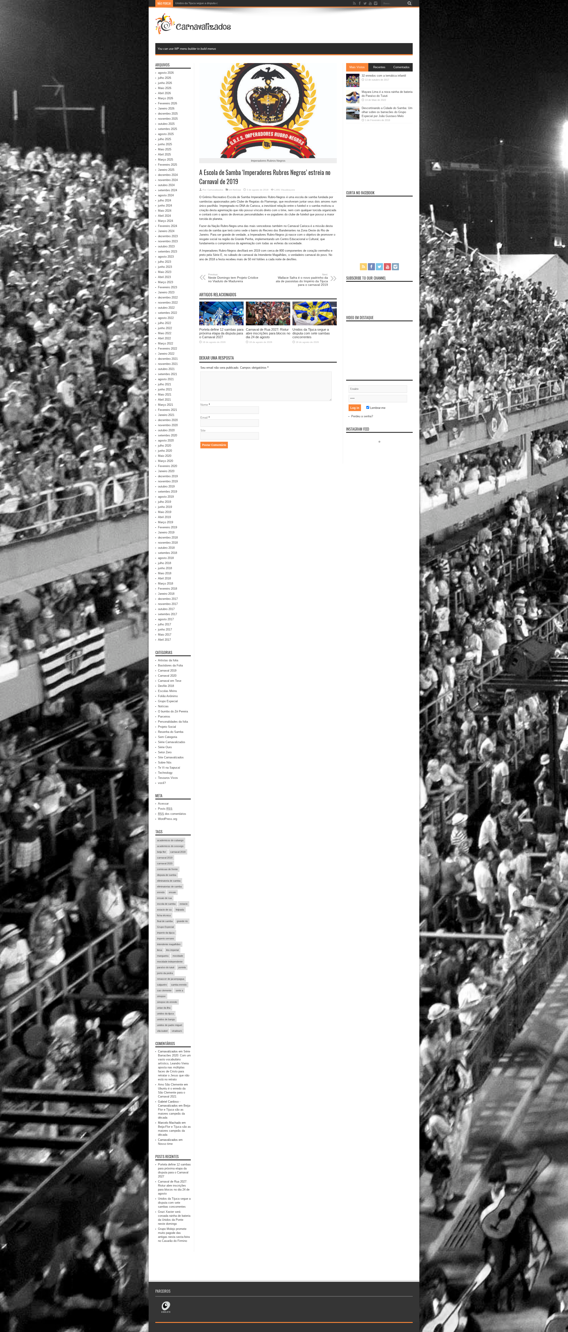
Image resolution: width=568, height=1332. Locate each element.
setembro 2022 (167, 312)
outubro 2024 (166, 185)
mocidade (178, 955)
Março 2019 (165, 522)
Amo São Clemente (170, 1084)
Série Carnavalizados (171, 742)
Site (202, 430)
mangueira (162, 955)
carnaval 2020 (164, 863)
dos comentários (172, 813)
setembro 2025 (167, 129)
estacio (183, 904)
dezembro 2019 (168, 476)
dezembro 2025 (168, 113)
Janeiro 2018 (166, 593)
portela (182, 967)
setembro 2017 (167, 614)
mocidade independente (170, 961)
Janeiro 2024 (166, 231)
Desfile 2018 (166, 686)
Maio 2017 (164, 634)
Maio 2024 (164, 210)
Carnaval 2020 (167, 675)
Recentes (379, 67)
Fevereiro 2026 (167, 103)
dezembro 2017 (168, 598)
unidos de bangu (166, 1019)
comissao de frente (167, 869)
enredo (161, 892)
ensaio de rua (164, 898)
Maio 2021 (164, 394)
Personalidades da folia (173, 721)
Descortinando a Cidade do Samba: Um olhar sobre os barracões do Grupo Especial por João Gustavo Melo (387, 112)
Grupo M (180, 3)
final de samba (165, 921)
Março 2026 (165, 98)
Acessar (163, 803)
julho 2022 (164, 323)
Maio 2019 (164, 512)
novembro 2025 (168, 118)
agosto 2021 (166, 379)
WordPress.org (167, 819)
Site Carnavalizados (171, 757)
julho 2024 (164, 200)
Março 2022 (165, 343)
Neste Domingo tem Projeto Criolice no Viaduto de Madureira (233, 278)
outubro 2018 (166, 547)
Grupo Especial (168, 701)
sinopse (161, 996)
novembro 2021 (168, 364)
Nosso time (165, 1143)
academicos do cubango (170, 840)
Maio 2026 (164, 88)
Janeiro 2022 (166, 353)
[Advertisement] (332, 25)
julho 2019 (164, 501)
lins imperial (172, 950)
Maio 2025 (164, 149)
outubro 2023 (166, 246)
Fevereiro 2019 (167, 527)
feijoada (180, 909)
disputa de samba (166, 875)
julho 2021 (164, 384)
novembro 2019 (168, 481)
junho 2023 (165, 266)
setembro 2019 (167, 491)
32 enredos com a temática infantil (384, 75)
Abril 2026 (164, 93)
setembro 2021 (167, 374)
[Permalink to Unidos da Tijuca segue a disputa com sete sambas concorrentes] (314, 324)
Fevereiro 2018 (167, 588)
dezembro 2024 (168, 175)
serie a (179, 990)
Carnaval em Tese (169, 680)
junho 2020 (165, 450)
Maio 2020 (164, 455)
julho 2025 (164, 139)
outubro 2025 (166, 123)
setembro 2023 (167, 251)
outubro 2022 (166, 307)
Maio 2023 (164, 272)
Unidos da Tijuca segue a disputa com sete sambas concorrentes (311, 333)
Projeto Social (167, 726)
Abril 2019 (164, 517)
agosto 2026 (166, 72)
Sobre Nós (165, 762)
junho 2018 (165, 568)
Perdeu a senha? (362, 416)
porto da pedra (165, 973)
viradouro (177, 1031)
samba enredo (179, 984)
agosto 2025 (166, 134)
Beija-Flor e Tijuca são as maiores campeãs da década (174, 1130)
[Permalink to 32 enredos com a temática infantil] (352, 86)
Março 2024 (165, 221)
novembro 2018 (168, 542)
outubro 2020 (166, 430)
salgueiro (162, 984)
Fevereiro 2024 (167, 226)
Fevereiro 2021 (167, 410)
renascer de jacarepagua (170, 979)
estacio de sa (164, 909)
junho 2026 (165, 83)
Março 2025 (165, 159)
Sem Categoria (167, 737)
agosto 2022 (166, 318)
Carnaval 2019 (167, 670)
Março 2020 (165, 461)
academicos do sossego (170, 846)
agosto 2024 (166, 195)
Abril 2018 (164, 578)
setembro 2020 (167, 435)
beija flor (161, 852)
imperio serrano (165, 938)
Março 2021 (165, 404)
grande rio (182, 921)
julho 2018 (164, 563)
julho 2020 (164, 445)
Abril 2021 (164, 399)
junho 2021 (165, 389)
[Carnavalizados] (193, 32)
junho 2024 (165, 205)
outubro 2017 (166, 609)
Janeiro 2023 (166, 292)
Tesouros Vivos (168, 777)
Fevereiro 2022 (167, 348)
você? (162, 783)
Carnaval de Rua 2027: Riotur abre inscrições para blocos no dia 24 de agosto (268, 333)
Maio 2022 (164, 333)
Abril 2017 (164, 639)
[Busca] (409, 3)
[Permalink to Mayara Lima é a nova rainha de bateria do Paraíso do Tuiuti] (352, 102)
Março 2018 (165, 583)
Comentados (401, 67)
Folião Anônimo (168, 696)
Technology (165, 772)
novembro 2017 (168, 604)
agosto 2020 (166, 440)
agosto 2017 (166, 619)
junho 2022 (165, 328)
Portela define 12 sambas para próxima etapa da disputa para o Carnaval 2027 (221, 333)
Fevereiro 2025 (167, 164)
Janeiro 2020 (166, 471)
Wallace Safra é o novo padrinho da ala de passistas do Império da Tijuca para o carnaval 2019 (302, 279)
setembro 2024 (167, 190)
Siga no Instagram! (382, 449)
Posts (165, 808)
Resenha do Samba (170, 732)
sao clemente (164, 990)
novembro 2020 (168, 425)
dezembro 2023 (168, 236)
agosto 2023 (166, 256)
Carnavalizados (215, 190)
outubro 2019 (166, 486)
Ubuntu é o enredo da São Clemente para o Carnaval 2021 (171, 1092)
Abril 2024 (164, 215)
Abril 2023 (164, 277)
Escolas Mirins (167, 691)
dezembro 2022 (168, 297)
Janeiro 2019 (166, 532)
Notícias (237, 190)
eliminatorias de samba (169, 886)
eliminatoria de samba (168, 880)
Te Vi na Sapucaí (169, 767)
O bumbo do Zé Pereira (173, 711)
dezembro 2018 (168, 537)
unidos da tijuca (165, 1013)
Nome (204, 404)
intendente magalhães (169, 944)
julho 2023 (164, 261)
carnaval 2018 (177, 852)
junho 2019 (165, 507)
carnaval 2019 (164, 857)
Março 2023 (165, 282)
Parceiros (164, 716)
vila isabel (162, 1031)
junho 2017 (165, 629)
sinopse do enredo (167, 1002)
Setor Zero (165, 752)
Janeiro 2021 (166, 415)
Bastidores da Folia (170, 665)
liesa (159, 950)
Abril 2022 (164, 338)
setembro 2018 (167, 553)
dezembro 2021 (168, 358)
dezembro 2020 (168, 420)
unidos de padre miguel (169, 1025)
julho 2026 (164, 78)
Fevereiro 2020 (167, 466)
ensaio (172, 892)
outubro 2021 (166, 369)
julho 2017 (164, 624)
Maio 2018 (164, 573)
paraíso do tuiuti (165, 967)
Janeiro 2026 (166, 108)
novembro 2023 (168, 241)
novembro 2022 (168, 302)
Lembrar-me (377, 408)
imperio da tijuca (165, 932)
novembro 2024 (168, 180)
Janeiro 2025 (166, 169)
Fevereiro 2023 (167, 287)
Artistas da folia (168, 660)
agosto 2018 (166, 558)
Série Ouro (165, 747)
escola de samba (166, 904)
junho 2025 (165, 144)
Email (204, 417)
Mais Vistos (357, 67)
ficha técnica (164, 915)
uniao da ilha (163, 1007)
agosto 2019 (166, 496)
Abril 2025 (164, 154)
